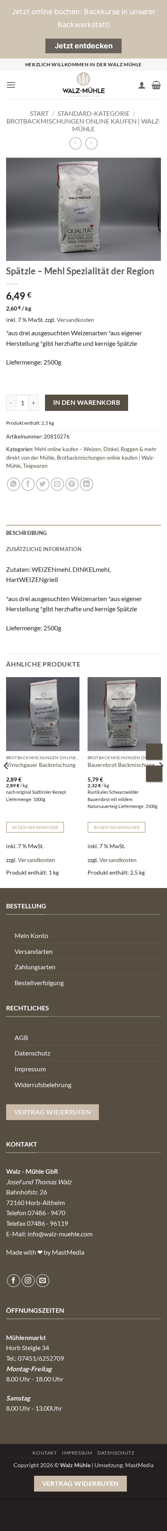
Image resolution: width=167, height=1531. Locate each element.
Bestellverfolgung (39, 982)
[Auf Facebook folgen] (13, 1281)
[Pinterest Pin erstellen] (72, 484)
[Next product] (75, 143)
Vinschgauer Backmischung (40, 765)
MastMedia (139, 1465)
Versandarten (34, 951)
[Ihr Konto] (142, 85)
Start (39, 113)
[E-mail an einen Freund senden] (57, 484)
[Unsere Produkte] (154, 775)
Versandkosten (75, 319)
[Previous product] (91, 143)
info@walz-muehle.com (60, 1234)
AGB (21, 1037)
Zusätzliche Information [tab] (43, 549)
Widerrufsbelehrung (43, 1084)
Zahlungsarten (35, 967)
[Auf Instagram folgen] (28, 1281)
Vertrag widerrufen (80, 1483)
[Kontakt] (154, 752)
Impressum (30, 1069)
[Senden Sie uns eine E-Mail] (42, 1281)
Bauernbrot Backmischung (121, 765)
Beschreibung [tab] (26, 533)
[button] (11, 85)
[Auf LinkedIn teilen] (86, 484)
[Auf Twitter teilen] (42, 484)
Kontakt (44, 1453)
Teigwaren (35, 466)
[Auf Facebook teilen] (28, 484)
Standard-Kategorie (94, 113)
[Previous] (6, 781)
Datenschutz (32, 1053)
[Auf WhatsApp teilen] (13, 484)
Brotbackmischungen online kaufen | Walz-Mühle (83, 124)
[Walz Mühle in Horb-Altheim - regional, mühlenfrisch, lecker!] (83, 85)
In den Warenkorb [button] (35, 827)
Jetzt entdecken (84, 45)
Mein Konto (31, 935)
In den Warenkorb (86, 402)
